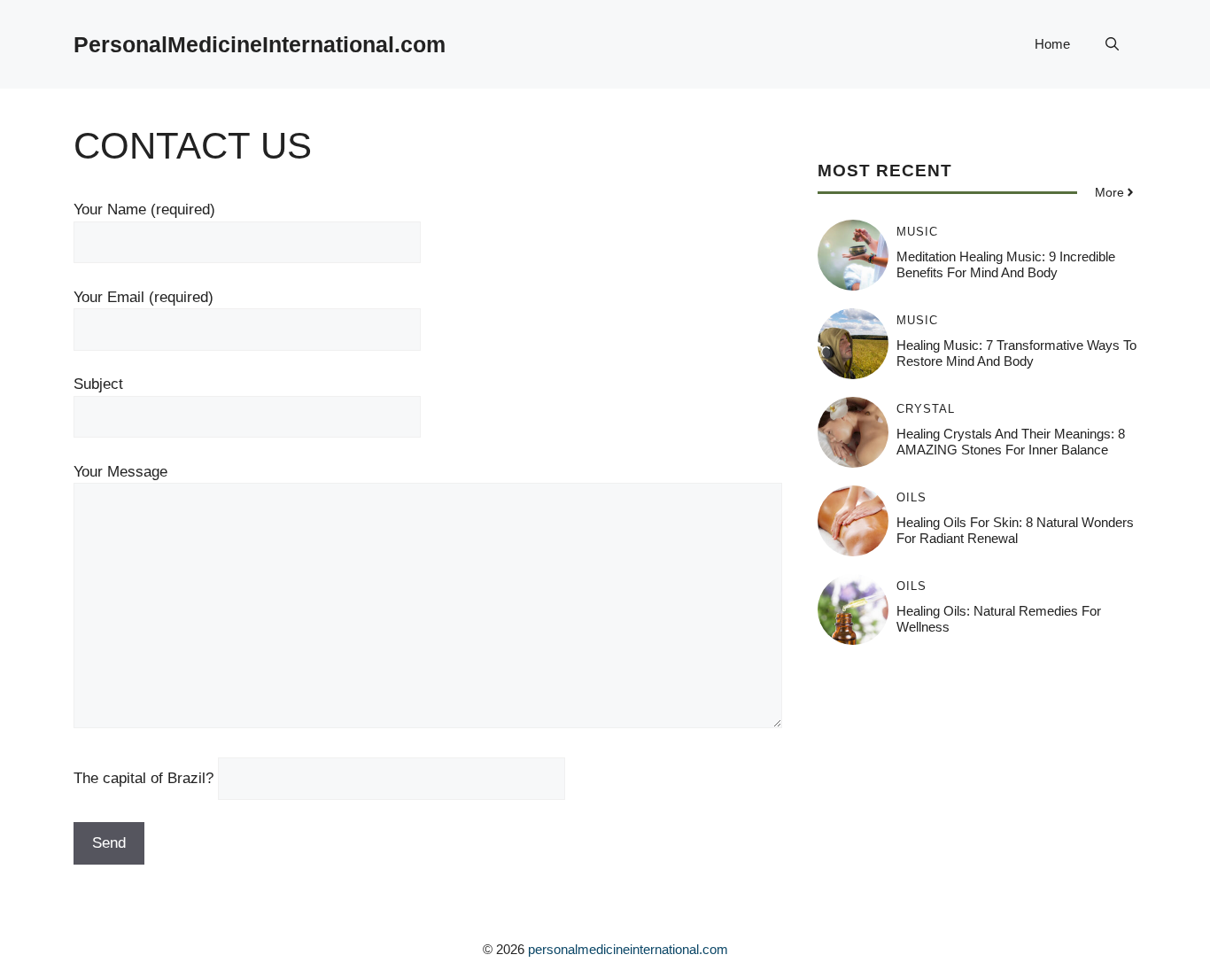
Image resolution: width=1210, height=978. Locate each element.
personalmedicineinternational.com (628, 949)
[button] (1112, 44)
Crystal (925, 409)
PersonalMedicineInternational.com (260, 44)
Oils (911, 497)
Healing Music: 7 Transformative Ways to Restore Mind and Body (1016, 353)
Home (1052, 43)
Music (917, 231)
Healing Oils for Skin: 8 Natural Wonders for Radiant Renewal (1015, 530)
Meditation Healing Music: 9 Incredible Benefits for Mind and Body (1005, 264)
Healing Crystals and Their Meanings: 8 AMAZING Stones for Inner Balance (1010, 441)
